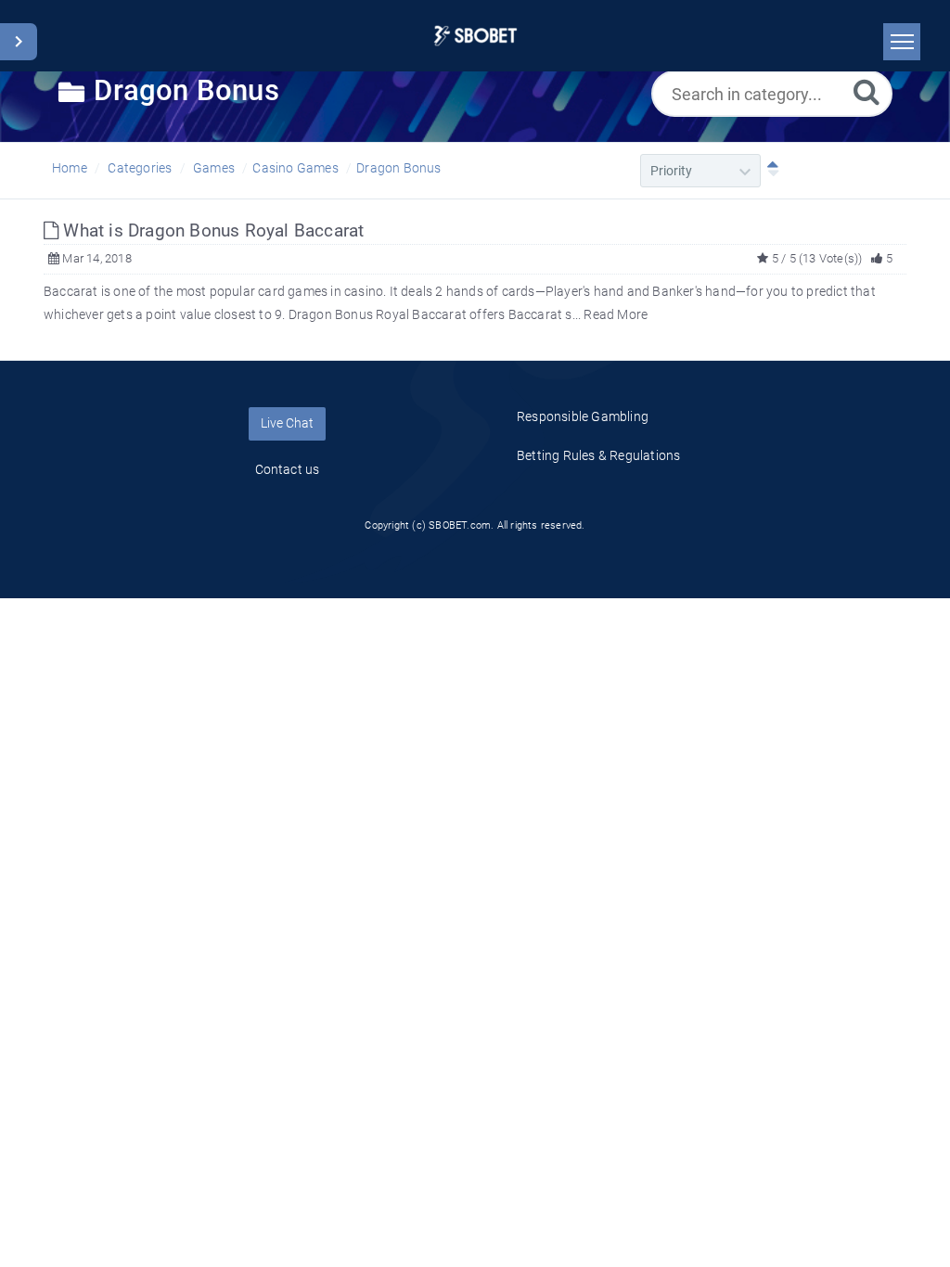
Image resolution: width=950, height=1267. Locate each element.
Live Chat (287, 423)
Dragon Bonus (398, 167)
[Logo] (475, 36)
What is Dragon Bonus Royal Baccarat (211, 230)
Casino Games (295, 167)
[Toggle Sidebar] (18, 41)
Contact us (287, 469)
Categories (140, 167)
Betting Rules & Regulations (598, 455)
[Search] (866, 91)
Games (214, 167)
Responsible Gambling (582, 416)
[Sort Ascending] (769, 170)
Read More (616, 314)
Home (69, 167)
